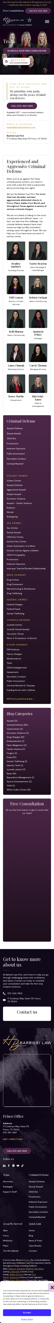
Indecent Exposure (16, 448)
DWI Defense (13, 649)
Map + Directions (12, 1139)
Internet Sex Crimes (16, 541)
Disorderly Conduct (16, 458)
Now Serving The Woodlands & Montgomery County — (27, 3)
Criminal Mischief (15, 463)
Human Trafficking (15, 613)
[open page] (16, 251)
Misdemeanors (14, 658)
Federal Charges (15, 604)
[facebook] (9, 1165)
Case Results (35, 1245)
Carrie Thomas (38, 365)
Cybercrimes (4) (15, 729)
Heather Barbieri (16, 265)
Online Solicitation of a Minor (21, 546)
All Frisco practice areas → (21, 698)
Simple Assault (14, 494)
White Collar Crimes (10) (19, 789)
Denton (19, 1274)
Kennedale (21, 1280)
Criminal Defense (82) (17, 724)
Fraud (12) (11, 757)
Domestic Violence (16, 498)
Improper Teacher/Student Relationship (26, 568)
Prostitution (12, 443)
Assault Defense (15, 428)
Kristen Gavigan (38, 297)
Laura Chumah (16, 365)
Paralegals (8, 1186)
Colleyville (14, 1271)
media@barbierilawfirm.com (21, 127)
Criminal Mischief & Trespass (21, 685)
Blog (31, 1235)
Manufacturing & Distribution (21, 588)
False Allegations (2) (17, 745)
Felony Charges (14, 654)
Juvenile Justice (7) (16, 769)
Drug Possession (15, 584)
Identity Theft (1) (15, 765)
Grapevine (14, 1277)
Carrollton (39, 1269)
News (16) (11, 773)
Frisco (6, 1235)
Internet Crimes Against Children (23, 550)
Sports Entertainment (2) (19, 781)
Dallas (12, 1274)
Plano (5, 1245)
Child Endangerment (17, 667)
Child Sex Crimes (15, 537)
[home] (17, 21)
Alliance (12, 1269)
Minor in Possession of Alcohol (22, 638)
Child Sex (11, 438)
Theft (9, 663)
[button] (49, 1284)
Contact (33, 1250)
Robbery (11, 507)
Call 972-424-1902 (38, 11)
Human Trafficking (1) (17, 761)
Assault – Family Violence (19, 503)
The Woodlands (10, 1250)
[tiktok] (22, 1165)
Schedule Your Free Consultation (26, 50)
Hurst (12, 1280)
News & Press (35, 1240)
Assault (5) (12, 720)
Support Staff (10, 1191)
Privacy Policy (27, 1319)
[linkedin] (4, 1165)
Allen (5, 1230)
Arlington (21, 1269)
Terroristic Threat (15, 633)
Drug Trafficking (14, 593)
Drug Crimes (13, 579)
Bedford (29, 1269)
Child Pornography (16, 555)
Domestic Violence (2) (18, 733)
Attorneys (8, 1181)
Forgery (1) (12, 753)
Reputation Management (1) (20, 777)
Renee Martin (16, 396)
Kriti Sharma (16, 331)
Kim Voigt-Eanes (38, 398)
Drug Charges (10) (15, 737)
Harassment (13, 672)
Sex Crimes (12, 528)
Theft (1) (11, 785)
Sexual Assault (14, 433)
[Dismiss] (52, 2)
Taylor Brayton (38, 263)
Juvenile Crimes (14, 624)
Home (32, 1230)
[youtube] (18, 1165)
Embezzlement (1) (15, 741)
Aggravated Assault (16, 489)
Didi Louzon (16, 297)
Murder (10, 512)
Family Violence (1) (16, 749)
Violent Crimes (14, 480)
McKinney (7, 1240)
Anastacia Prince (38, 333)
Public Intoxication (16, 453)
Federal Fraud (13, 609)
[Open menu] (47, 21)
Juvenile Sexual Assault (18, 629)
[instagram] (13, 1165)
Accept (27, 1312)
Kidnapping (12, 516)
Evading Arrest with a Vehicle (21, 690)
